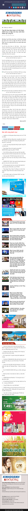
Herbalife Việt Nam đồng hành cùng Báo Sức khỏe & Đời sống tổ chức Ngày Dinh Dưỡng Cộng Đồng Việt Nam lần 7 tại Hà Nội (14, 141)
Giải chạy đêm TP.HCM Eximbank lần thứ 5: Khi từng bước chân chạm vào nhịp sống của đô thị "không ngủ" (14, 157)
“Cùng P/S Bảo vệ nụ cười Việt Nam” (11, 385)
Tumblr (11, 129)
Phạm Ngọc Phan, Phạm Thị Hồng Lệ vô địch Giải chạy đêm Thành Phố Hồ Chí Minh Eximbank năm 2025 (13, 170)
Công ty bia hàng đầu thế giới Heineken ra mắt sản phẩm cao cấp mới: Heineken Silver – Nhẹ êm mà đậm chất (14, 366)
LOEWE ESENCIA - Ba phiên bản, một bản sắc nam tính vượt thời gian (17, 310)
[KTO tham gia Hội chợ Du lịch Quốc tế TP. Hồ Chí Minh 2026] (5, 223)
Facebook (5, 127)
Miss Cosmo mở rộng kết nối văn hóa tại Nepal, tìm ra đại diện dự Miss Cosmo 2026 (17, 303)
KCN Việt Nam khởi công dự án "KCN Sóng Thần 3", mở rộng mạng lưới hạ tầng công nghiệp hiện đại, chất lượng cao (17, 280)
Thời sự (6, 27)
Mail (23, 129)
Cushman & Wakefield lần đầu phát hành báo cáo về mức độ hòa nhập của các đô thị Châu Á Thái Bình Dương (14, 361)
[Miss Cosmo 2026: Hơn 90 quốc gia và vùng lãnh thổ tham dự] (5, 252)
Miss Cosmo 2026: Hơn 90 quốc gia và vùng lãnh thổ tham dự (16, 252)
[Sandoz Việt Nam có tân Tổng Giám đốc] (5, 287)
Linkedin (5, 129)
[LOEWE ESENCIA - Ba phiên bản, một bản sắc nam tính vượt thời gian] (5, 310)
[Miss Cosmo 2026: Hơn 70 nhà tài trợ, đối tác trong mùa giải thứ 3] (5, 230)
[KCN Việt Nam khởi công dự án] (5, 279)
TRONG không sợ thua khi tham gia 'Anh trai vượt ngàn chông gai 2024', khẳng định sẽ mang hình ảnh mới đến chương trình (13, 389)
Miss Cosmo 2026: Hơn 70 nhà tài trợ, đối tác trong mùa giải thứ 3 (18, 230)
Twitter (11, 127)
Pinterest (17, 129)
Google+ (18, 127)
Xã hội (10, 27)
